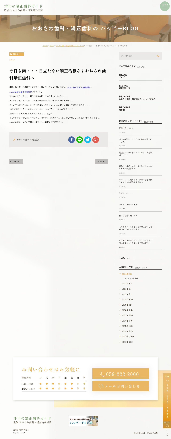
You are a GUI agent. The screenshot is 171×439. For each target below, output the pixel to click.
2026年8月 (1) (131, 278)
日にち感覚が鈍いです (128, 215)
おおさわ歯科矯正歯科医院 (78, 87)
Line (79, 139)
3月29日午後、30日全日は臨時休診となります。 (135, 140)
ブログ (52, 46)
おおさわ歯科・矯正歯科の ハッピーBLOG (70, 46)
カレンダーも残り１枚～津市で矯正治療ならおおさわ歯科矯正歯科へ (135, 180)
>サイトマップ (19, 433)
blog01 (16, 54)
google (95, 139)
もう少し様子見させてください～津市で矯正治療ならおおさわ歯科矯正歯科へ (135, 241)
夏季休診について (126, 128)
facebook (71, 139)
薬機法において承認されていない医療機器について (135, 154)
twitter (87, 139)
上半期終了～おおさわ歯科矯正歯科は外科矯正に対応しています (135, 228)
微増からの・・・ (126, 193)
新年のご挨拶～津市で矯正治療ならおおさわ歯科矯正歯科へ (135, 167)
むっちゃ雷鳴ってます (128, 204)
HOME (45, 46)
